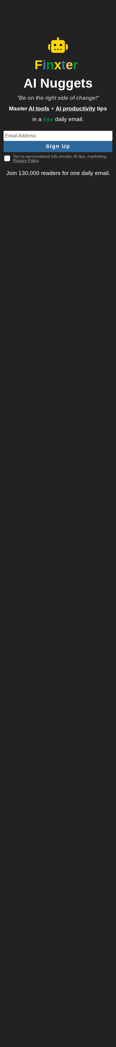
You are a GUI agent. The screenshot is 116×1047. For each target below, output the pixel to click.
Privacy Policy (26, 160)
